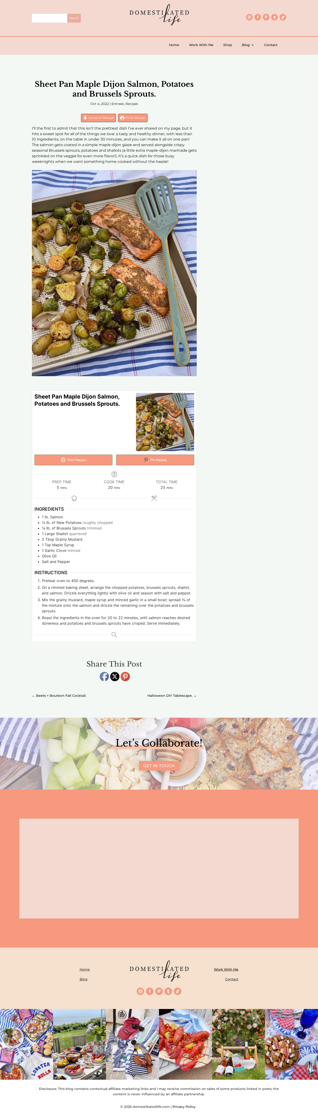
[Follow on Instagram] (249, 17)
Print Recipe (135, 118)
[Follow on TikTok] (283, 17)
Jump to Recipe (100, 118)
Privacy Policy (185, 1107)
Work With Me (201, 45)
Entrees (118, 104)
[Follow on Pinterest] (266, 17)
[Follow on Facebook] (257, 17)
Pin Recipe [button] (157, 460)
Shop (227, 45)
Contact (270, 45)
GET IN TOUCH (159, 765)
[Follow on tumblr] (274, 17)
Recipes (131, 104)
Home (174, 45)
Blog (246, 45)
